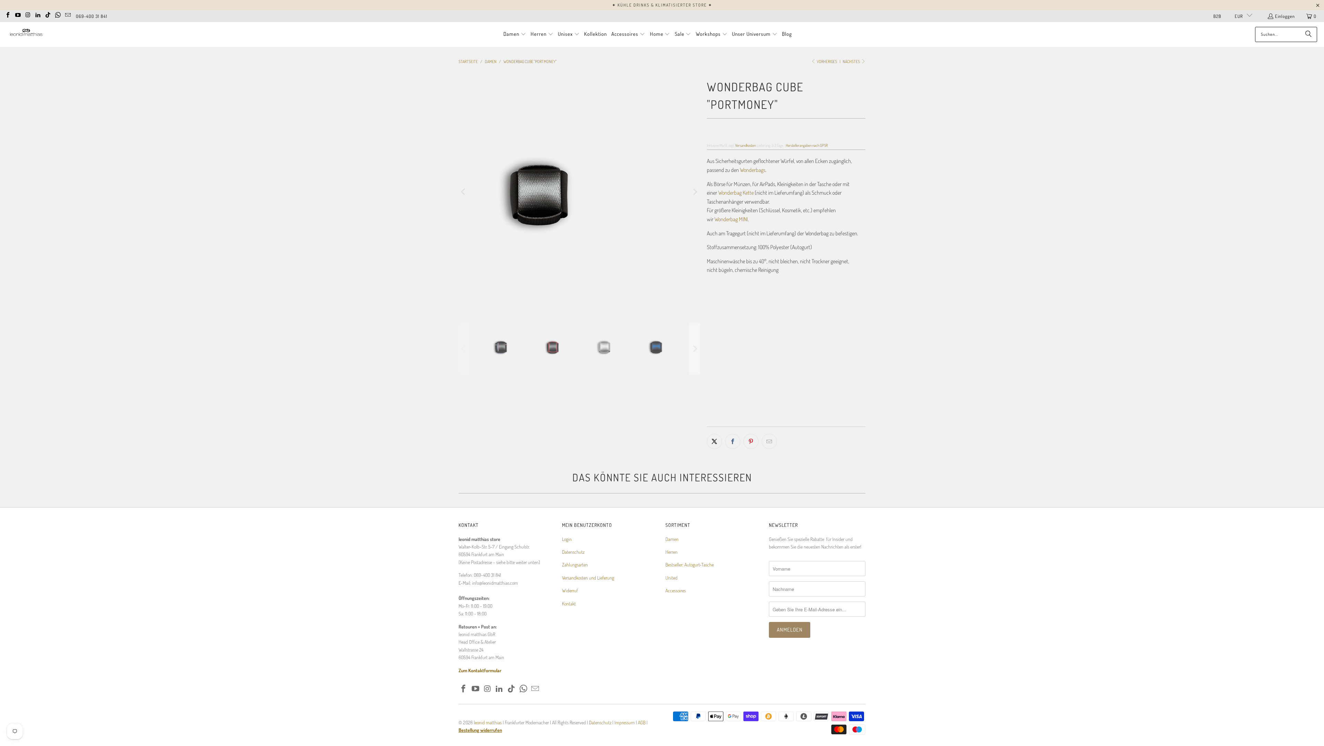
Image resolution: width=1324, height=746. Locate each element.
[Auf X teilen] (714, 441)
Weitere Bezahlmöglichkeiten (826, 421)
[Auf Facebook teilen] (732, 441)
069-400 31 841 (91, 16)
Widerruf (570, 590)
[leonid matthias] (26, 34)
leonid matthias (488, 722)
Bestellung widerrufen (480, 730)
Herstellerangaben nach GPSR (807, 145)
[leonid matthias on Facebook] (8, 14)
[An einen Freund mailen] (769, 441)
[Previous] (463, 192)
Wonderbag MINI (731, 219)
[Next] (694, 192)
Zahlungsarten (575, 565)
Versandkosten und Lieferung (588, 578)
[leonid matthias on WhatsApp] (58, 14)
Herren (671, 552)
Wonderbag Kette (736, 192)
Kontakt (569, 603)
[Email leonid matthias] (68, 14)
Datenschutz (573, 552)
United (671, 578)
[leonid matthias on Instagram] (28, 14)
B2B (1217, 16)
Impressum (625, 722)
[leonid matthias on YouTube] (18, 14)
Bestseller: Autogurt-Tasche (689, 565)
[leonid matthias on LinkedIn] (38, 14)
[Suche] (1308, 34)
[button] (514, 34)
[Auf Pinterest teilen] (751, 441)
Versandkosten (745, 145)
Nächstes (852, 61)
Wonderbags (752, 169)
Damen (672, 539)
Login (567, 539)
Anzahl (713, 371)
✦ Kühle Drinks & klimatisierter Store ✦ (662, 5)
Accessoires (675, 590)
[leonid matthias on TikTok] (48, 14)
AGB (641, 722)
